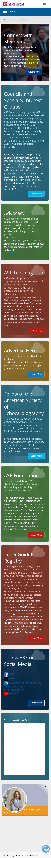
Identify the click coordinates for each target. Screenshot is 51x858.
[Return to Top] (4, 855)
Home (10, 19)
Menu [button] (13, 11)
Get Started (34, 71)
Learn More (36, 193)
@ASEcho (13, 674)
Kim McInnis (21, 19)
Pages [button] (43, 3)
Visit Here (37, 330)
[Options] (45, 786)
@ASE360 (13, 678)
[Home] (4, 19)
